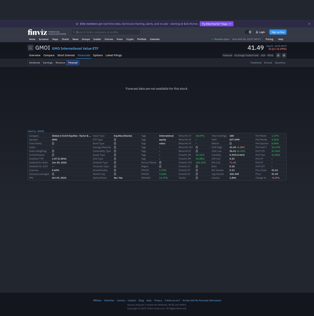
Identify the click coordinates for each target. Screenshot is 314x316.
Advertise (109, 300)
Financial (227, 55)
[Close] (309, 24)
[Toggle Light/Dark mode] (248, 32)
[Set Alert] (278, 55)
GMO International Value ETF (75, 48)
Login (262, 32)
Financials (84, 55)
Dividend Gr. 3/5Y (38, 166)
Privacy (158, 300)
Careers (121, 300)
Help (280, 39)
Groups (86, 39)
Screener (44, 39)
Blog (141, 300)
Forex (120, 39)
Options (98, 55)
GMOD (40, 131)
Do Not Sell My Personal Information (202, 300)
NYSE (270, 55)
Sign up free (277, 32)
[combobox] (105, 32)
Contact (132, 300)
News (75, 39)
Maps (55, 39)
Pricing (269, 39)
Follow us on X (172, 300)
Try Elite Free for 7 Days (214, 23)
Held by (32, 131)
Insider (97, 39)
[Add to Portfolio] (284, 55)
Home (32, 39)
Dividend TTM (36, 158)
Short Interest (66, 55)
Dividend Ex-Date (38, 162)
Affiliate (97, 300)
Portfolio (141, 39)
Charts (65, 39)
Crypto (130, 39)
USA (263, 55)
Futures (109, 39)
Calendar (155, 39)
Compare (49, 55)
